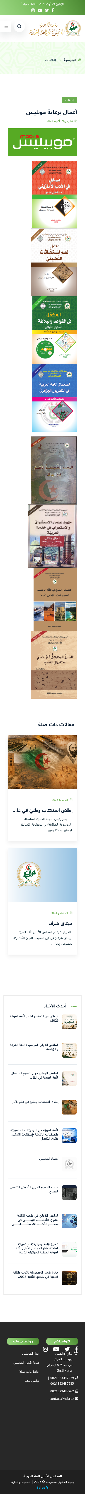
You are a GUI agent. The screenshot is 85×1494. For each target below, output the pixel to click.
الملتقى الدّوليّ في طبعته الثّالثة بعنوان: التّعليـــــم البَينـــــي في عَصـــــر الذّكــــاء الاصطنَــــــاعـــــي (35, 1219)
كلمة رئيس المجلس (26, 1362)
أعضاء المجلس (48, 1158)
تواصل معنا (32, 1380)
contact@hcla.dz (61, 1399)
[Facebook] (52, 11)
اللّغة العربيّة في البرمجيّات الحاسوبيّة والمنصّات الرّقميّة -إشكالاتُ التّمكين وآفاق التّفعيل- (34, 1134)
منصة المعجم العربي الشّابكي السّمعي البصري (34, 1189)
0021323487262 (62, 1391)
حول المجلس (30, 1353)
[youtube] (40, 11)
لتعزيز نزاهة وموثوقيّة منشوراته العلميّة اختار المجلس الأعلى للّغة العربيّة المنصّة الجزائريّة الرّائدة (37, 1248)
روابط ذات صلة (29, 1371)
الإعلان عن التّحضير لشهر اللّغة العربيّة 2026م (34, 1018)
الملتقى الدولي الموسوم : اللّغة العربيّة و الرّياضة (34, 1047)
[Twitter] (46, 11)
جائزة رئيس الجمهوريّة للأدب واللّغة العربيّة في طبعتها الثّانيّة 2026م (35, 1274)
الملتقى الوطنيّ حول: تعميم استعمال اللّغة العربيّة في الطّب (34, 1075)
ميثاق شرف (61, 923)
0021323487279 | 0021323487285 (61, 1381)
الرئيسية (70, 60)
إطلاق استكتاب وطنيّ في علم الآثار (35, 1101)
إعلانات (70, 100)
